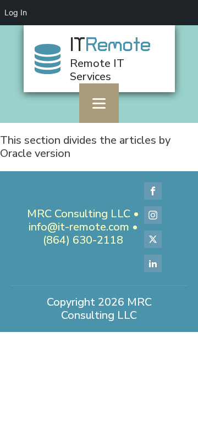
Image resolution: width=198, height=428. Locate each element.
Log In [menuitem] (15, 12)
